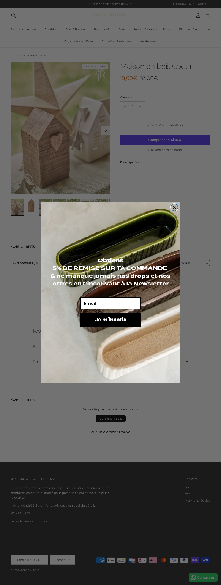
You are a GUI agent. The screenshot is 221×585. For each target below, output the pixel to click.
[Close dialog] (174, 207)
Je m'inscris (110, 319)
